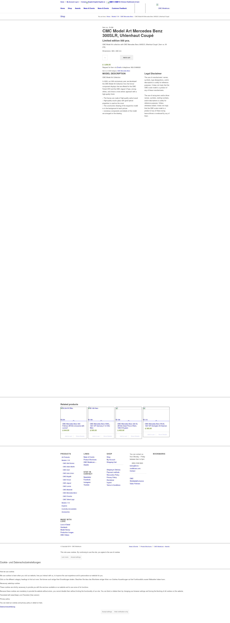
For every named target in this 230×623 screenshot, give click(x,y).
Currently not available (69, 509)
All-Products (66, 457)
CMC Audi (66, 470)
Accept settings (76, 557)
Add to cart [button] (68, 436)
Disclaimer (110, 480)
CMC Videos (64, 535)
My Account (111, 459)
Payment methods (113, 472)
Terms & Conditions (113, 485)
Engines (64, 506)
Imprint (109, 482)
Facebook (87, 479)
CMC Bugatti (67, 476)
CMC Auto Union (68, 473)
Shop (62, 16)
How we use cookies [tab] (7, 571)
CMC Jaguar (67, 483)
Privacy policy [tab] (5, 599)
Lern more (65, 557)
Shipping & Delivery (113, 470)
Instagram (87, 482)
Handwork (63, 527)
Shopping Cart (112, 462)
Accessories (66, 512)
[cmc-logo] (163, 8)
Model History (65, 530)
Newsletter (87, 477)
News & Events (89, 457)
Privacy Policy (112, 477)
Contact (83, 2)
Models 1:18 (66, 460)
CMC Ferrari (67, 480)
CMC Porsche (67, 496)
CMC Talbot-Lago (68, 499)
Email (119, 67)
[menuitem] (63, 2)
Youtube (86, 485)
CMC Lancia (67, 486)
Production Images (67, 532)
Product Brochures (90, 459)
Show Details (80, 436)
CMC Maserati (67, 490)
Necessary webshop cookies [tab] (10, 583)
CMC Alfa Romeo (68, 463)
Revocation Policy (113, 475)
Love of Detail (65, 524)
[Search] (130, 8)
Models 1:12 (66, 503)
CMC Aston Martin (69, 467)
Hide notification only (121, 612)
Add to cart (126, 57)
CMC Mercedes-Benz (123, 71)
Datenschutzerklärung (7, 607)
